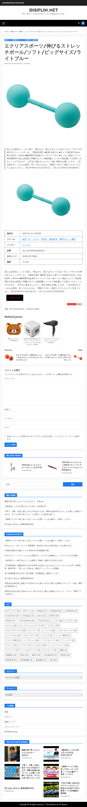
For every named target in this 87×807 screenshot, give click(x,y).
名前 (7, 409)
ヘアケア (25, 645)
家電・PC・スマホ (21, 40)
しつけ (58, 620)
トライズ (47, 635)
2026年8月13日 (66, 777)
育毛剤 (65, 655)
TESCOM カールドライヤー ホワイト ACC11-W (32, 466)
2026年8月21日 (66, 758)
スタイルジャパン (67, 630)
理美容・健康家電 (32, 40)
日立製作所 (50, 655)
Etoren (41, 615)
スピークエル (13, 635)
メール (8, 418)
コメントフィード (12, 726)
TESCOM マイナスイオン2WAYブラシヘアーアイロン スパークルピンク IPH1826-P (72, 466)
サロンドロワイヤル (16, 630)
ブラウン (11, 645)
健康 (63, 650)
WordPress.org (11, 731)
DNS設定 (28, 615)
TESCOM (43, 620)
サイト (7, 427)
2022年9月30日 (27, 470)
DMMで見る (14, 297)
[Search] (79, 23)
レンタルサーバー (31, 650)
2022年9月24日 (18, 64)
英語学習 (11, 660)
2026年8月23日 (27, 758)
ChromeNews (51, 804)
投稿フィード (10, 721)
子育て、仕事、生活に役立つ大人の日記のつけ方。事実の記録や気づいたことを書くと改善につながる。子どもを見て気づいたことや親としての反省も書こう (31, 774)
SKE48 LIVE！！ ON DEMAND (20, 620)
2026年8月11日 (10, 791)
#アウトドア (13, 611)
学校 (24, 655)
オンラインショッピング (32, 625)
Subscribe (83, 23)
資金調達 (41, 660)
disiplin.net (43, 10)
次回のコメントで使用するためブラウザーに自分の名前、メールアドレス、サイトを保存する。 (43, 437)
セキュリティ (31, 635)
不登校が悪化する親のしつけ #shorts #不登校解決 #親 (27, 550)
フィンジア (68, 640)
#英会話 (42, 611)
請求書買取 (26, 660)
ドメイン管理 (13, 640)
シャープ (49, 630)
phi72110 (8, 64)
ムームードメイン (59, 645)
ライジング (12, 650)
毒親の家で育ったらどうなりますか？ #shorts (24, 501)
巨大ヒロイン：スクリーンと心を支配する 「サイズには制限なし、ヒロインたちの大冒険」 (42, 555)
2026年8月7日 (66, 796)
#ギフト (28, 611)
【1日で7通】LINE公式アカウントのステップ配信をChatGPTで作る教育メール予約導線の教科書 (70, 788)
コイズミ (53, 625)
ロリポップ (50, 650)
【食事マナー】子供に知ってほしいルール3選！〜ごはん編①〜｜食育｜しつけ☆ (38, 519)
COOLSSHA (12, 615)
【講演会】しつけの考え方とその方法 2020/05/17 (25, 506)
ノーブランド (31, 640)
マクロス (40, 645)
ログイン (8, 717)
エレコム (26, 244)
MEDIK (54, 615)
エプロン (72, 620)
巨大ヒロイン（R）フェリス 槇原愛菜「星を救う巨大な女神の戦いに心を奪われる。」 (40, 545)
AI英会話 (56, 611)
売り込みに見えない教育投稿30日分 (19, 524)
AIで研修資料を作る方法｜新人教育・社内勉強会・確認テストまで (32, 573)
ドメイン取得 (63, 635)
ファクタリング (50, 640)
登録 (6, 712)
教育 (36, 655)
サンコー (34, 630)
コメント (9, 378)
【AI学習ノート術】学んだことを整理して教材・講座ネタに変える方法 (34, 560)
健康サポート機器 (9, 40)
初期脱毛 (11, 655)
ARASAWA (71, 611)
